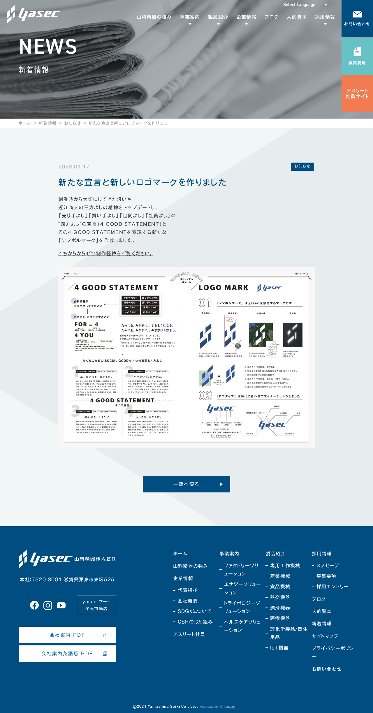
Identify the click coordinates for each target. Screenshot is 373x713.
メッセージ (327, 565)
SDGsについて (195, 611)
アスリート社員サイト (357, 93)
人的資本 (322, 611)
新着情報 (48, 123)
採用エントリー (332, 586)
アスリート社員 (189, 634)
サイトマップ (325, 636)
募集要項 (326, 576)
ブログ (319, 599)
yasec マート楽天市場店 (96, 605)
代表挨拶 (188, 590)
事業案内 (229, 553)
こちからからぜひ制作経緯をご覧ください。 (105, 253)
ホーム (25, 123)
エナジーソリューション (242, 588)
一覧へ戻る (186, 484)
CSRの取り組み (195, 621)
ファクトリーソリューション (241, 569)
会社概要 (188, 600)
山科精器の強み (190, 566)
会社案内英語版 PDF (67, 653)
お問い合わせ (327, 669)
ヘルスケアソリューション (242, 626)
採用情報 (322, 553)
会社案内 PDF (67, 635)
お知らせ (72, 123)
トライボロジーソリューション (242, 607)
